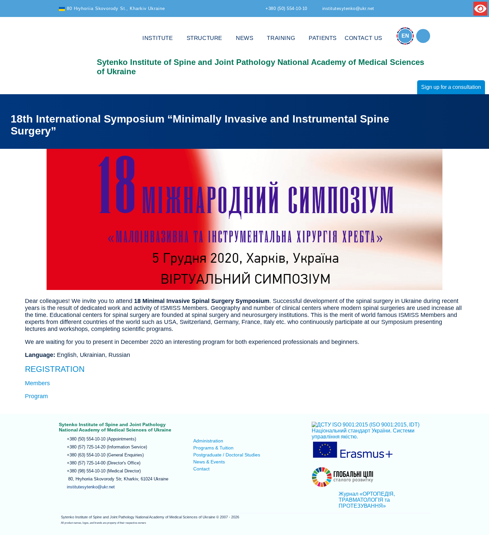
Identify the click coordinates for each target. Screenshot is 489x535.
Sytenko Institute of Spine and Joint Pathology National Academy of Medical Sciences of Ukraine (74, 50)
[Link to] (423, 36)
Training (281, 38)
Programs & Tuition (213, 447)
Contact (201, 468)
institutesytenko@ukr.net (91, 486)
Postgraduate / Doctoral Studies (226, 454)
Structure (204, 38)
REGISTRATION (54, 369)
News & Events (209, 461)
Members (37, 383)
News (244, 38)
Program (36, 396)
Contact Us (363, 38)
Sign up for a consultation (451, 87)
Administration (208, 440)
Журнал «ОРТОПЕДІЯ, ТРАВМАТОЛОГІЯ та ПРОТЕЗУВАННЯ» (367, 500)
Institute (157, 38)
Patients (323, 38)
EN (405, 36)
